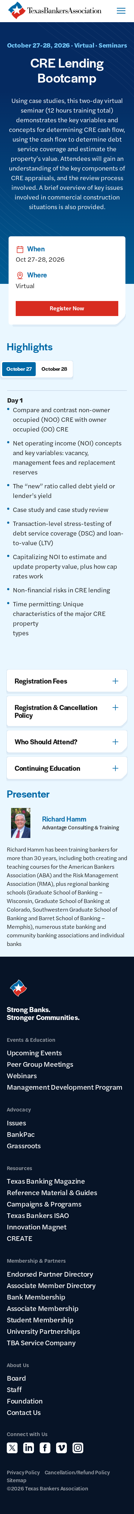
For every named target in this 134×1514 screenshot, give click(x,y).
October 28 (54, 368)
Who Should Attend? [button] (46, 741)
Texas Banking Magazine (46, 1181)
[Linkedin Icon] (28, 1448)
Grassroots (24, 1145)
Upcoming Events (34, 1052)
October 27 (19, 368)
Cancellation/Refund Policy (77, 1472)
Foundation (25, 1401)
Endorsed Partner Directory (50, 1274)
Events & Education (31, 1039)
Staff (14, 1389)
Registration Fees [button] (41, 681)
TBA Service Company (41, 1342)
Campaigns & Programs (44, 1204)
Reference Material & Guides (52, 1192)
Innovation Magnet (36, 1227)
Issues (16, 1122)
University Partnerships (43, 1331)
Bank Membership (36, 1297)
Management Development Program (65, 1087)
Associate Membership (43, 1308)
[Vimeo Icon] (61, 1448)
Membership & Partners (36, 1260)
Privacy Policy (23, 1472)
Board (16, 1378)
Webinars (22, 1075)
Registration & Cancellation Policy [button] (56, 711)
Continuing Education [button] (47, 768)
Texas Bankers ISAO (38, 1215)
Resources (19, 1168)
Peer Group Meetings (40, 1064)
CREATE (20, 1238)
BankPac (21, 1134)
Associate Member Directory (51, 1285)
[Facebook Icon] (45, 1448)
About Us (18, 1364)
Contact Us (24, 1412)
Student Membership (40, 1319)
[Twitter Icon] (12, 1448)
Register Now (67, 308)
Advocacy (19, 1109)
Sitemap (16, 1480)
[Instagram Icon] (78, 1448)
